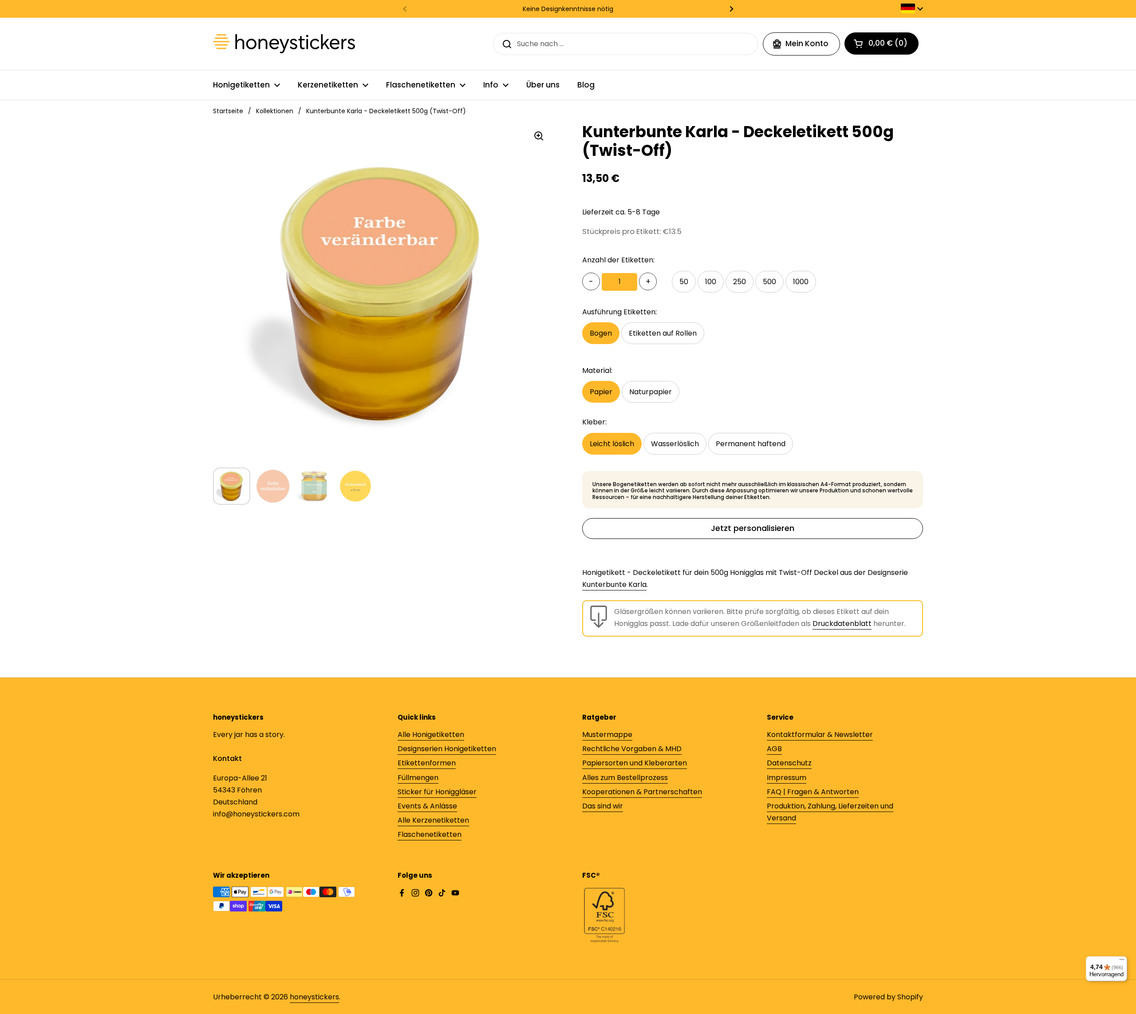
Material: (597, 370)
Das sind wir (602, 806)
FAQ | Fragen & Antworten (813, 792)
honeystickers (314, 997)
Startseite (228, 111)
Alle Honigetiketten (431, 734)
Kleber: (594, 422)
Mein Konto (806, 43)
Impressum (786, 777)
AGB (774, 749)
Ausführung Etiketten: (619, 312)
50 (683, 282)
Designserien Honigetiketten (447, 749)
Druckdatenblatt (842, 623)
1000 (801, 282)
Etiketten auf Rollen (663, 333)
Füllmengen (418, 777)
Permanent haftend (750, 444)
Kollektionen (274, 111)
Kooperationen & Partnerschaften (642, 792)
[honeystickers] (284, 44)
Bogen (601, 333)
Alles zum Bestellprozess (625, 777)
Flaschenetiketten (430, 834)
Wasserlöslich (675, 444)
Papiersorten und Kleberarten (634, 763)
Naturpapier (650, 392)
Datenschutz (789, 763)
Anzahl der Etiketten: (618, 260)
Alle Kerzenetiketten (433, 820)
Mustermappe (607, 734)
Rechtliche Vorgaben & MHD (632, 749)
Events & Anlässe (427, 806)
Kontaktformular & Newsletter (820, 734)
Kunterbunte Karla (614, 584)
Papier (601, 392)
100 (710, 282)
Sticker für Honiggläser (437, 792)
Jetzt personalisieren (752, 528)
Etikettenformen (427, 763)
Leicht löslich (612, 444)
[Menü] (1121, 961)
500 (769, 282)
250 (739, 282)
